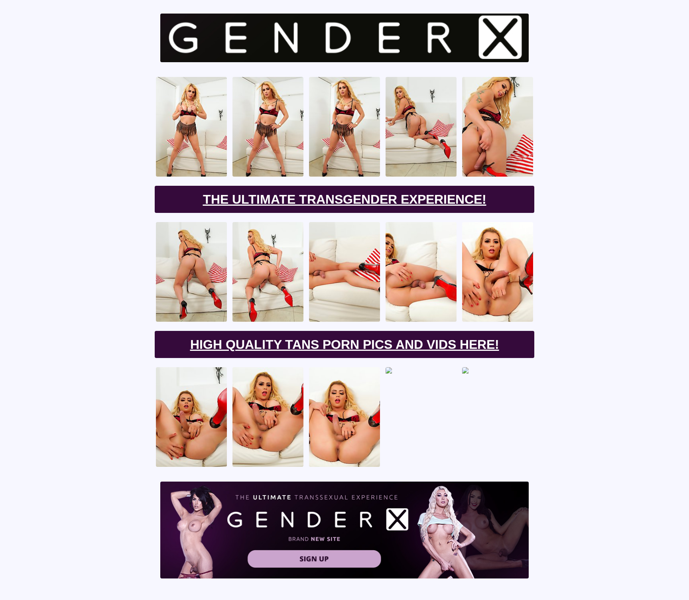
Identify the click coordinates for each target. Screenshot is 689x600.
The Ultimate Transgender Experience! (344, 199)
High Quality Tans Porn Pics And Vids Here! (344, 344)
